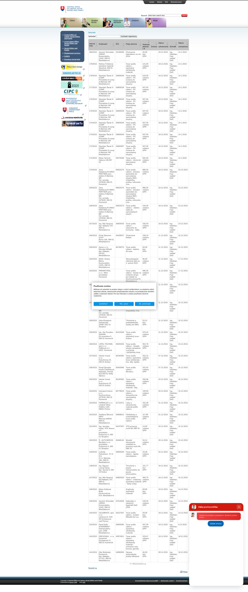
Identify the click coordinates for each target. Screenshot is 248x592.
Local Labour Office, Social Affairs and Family (71, 43)
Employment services (72, 53)
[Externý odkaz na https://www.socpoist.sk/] (73, 119)
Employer (135, 20)
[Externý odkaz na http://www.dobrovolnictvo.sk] (73, 75)
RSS (166, 2)
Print (185, 572)
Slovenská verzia (176, 2)
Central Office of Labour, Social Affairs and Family (72, 36)
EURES (67, 56)
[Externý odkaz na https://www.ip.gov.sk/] (73, 114)
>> (145, 563)
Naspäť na (92, 568)
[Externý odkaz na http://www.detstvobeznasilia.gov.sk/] (73, 88)
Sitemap (159, 2)
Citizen (72, 20)
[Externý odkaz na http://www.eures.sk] (72, 69)
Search (144, 15)
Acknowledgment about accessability (146, 580)
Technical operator (182, 580)
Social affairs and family (118, 21)
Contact (151, 2)
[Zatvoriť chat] (239, 507)
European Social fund (72, 59)
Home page (91, 32)
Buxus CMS (73, 582)
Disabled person (94, 21)
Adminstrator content (167, 580)
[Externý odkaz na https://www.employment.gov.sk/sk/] (73, 105)
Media (155, 20)
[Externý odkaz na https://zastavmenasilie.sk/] (72, 80)
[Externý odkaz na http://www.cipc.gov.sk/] (73, 95)
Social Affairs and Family (70, 49)
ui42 (84, 582)
